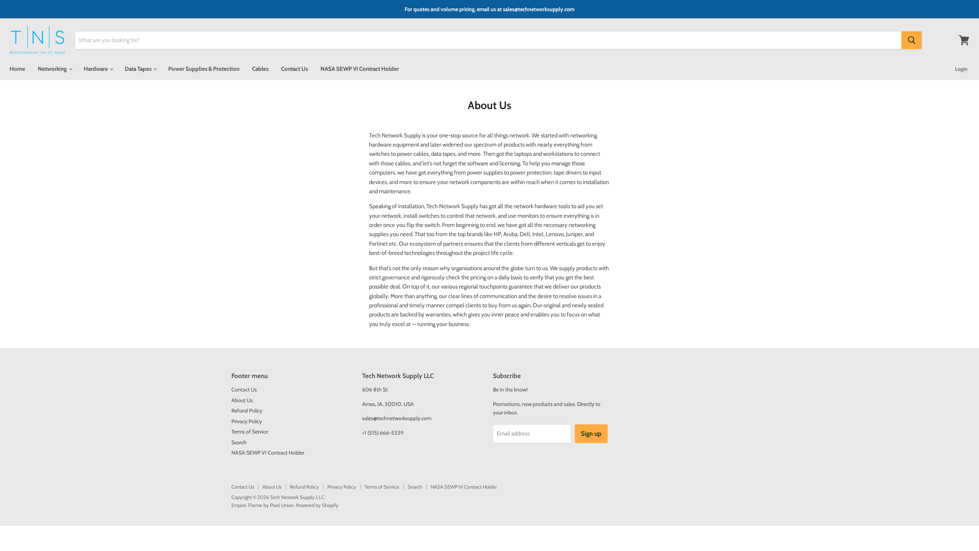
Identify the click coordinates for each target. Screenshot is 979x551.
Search (239, 442)
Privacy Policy (246, 421)
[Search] (911, 40)
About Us (242, 400)
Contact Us (294, 68)
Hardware (96, 68)
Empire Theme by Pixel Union (262, 505)
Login (961, 68)
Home (17, 68)
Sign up (591, 433)
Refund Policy (246, 410)
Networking (53, 68)
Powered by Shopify (317, 505)
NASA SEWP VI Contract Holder (359, 68)
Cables (260, 68)
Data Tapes (139, 68)
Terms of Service (249, 431)
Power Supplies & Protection (203, 68)
